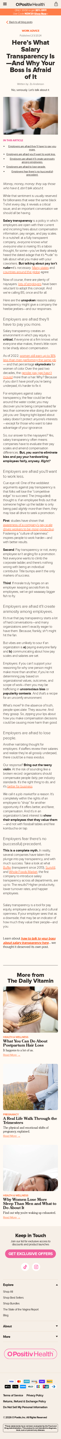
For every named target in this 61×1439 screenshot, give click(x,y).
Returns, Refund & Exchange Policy (24, 1401)
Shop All (8, 1291)
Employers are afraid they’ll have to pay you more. (32, 148)
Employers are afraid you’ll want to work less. (31, 154)
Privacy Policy (34, 1395)
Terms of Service (13, 1395)
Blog (5, 1315)
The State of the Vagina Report (20, 1309)
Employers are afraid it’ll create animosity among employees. (32, 160)
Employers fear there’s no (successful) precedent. (32, 173)
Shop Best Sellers (13, 1297)
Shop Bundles (11, 1303)
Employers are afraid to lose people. (26, 166)
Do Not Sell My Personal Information (25, 1407)
